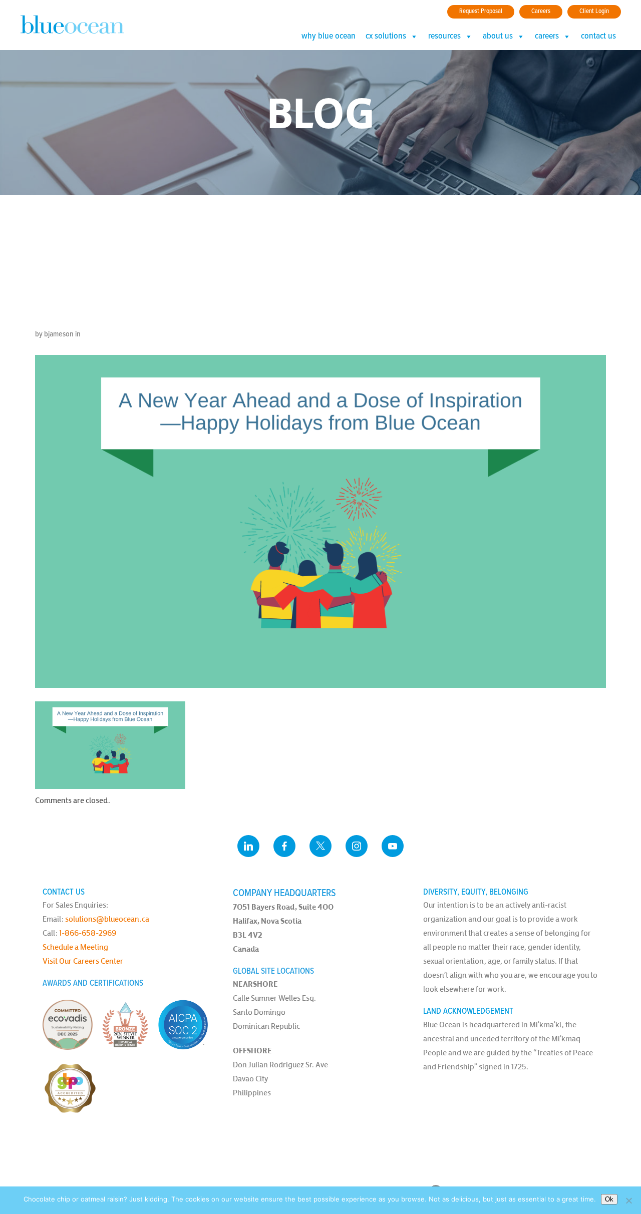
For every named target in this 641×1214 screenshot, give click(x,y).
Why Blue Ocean (328, 36)
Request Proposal (480, 11)
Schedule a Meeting (75, 947)
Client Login (594, 11)
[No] (628, 1200)
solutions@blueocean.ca (107, 919)
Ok (609, 1199)
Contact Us (598, 36)
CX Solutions (386, 36)
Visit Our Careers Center (83, 961)
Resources (444, 36)
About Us (498, 36)
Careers (540, 11)
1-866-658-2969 (87, 933)
